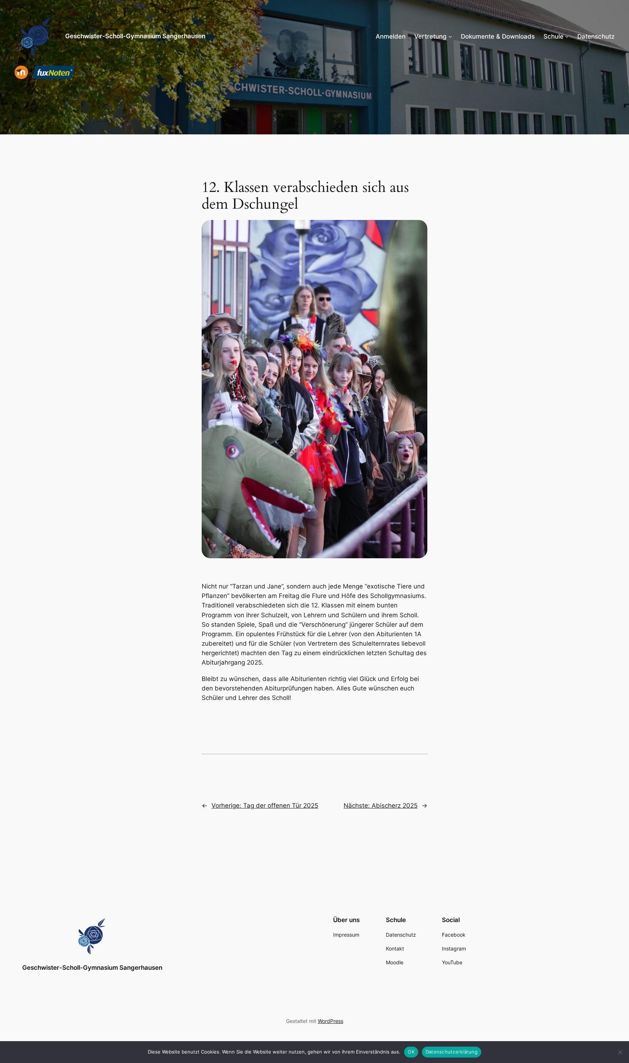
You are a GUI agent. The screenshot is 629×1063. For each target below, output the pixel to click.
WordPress (330, 1021)
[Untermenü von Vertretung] (450, 36)
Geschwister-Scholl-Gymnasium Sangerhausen (135, 36)
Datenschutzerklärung (452, 1052)
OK (411, 1052)
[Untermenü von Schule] (567, 36)
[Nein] (620, 1052)
